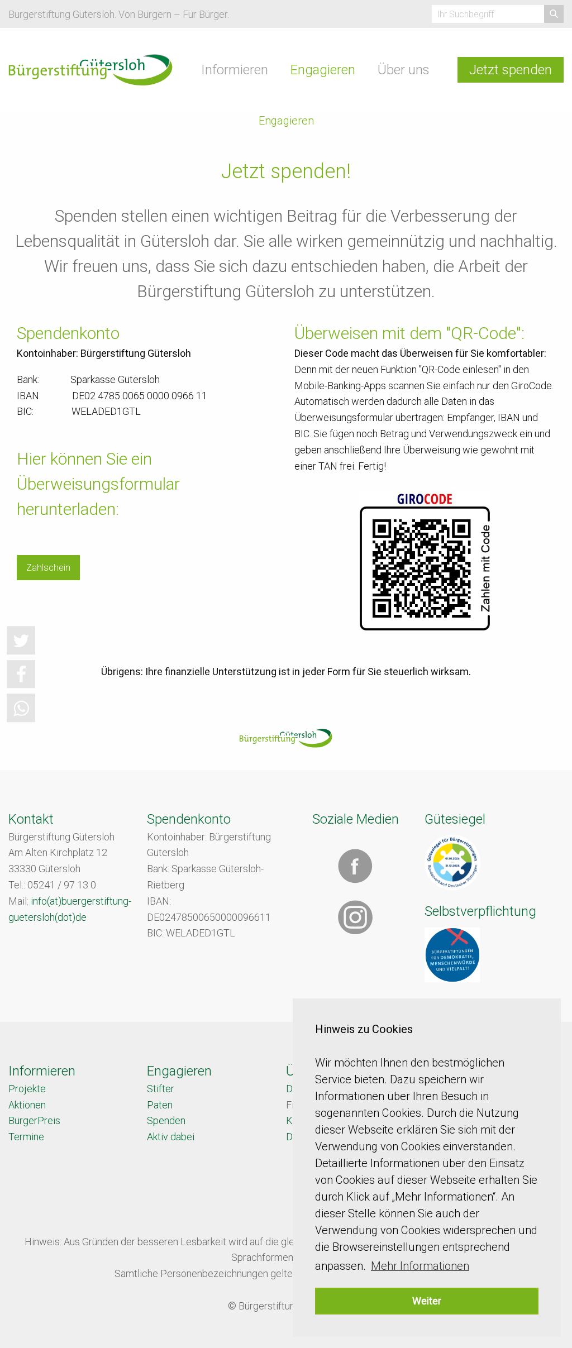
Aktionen (27, 1105)
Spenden (166, 1120)
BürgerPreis (34, 1120)
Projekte (27, 1088)
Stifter (160, 1088)
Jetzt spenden (510, 70)
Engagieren (322, 70)
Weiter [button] (426, 1301)
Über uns (404, 70)
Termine (26, 1137)
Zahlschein (48, 567)
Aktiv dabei (170, 1137)
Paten (160, 1105)
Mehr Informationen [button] (420, 1266)
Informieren (234, 70)
